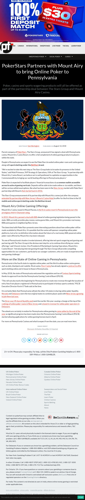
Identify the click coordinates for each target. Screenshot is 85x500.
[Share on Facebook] (34, 340)
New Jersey (58, 188)
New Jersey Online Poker (15, 379)
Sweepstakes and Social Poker (55, 389)
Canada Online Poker (52, 372)
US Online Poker (12, 372)
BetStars (35, 165)
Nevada (5, 294)
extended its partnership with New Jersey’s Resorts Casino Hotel (28, 198)
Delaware (16, 294)
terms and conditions (12, 490)
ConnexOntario (27, 472)
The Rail (66, 46)
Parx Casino (46, 266)
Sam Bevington (33, 146)
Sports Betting (49, 402)
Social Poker (55, 56)
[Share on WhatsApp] (50, 340)
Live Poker (56, 46)
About (46, 405)
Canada (21, 46)
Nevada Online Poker (14, 382)
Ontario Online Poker (52, 374)
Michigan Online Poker (14, 374)
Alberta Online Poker (52, 377)
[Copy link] (56, 340)
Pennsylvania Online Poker (16, 377)
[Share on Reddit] (40, 340)
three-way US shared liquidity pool (19, 301)
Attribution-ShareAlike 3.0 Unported (46, 329)
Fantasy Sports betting (71, 273)
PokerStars (21, 152)
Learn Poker (76, 46)
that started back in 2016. (32, 191)
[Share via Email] (61, 340)
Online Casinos (50, 400)
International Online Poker (16, 389)
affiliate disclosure (49, 490)
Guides (68, 56)
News (46, 408)
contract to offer (74, 266)
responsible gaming (36, 490)
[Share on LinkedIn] (45, 340)
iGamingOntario (33, 477)
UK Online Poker (12, 392)
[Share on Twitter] (24, 340)
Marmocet (30, 329)
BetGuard (62, 475)
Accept (80, 497)
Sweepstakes (45, 46)
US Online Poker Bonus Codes (17, 385)
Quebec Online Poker (52, 379)
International (32, 46)
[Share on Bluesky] (29, 340)
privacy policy (24, 490)
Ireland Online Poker (14, 400)
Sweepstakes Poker (36, 56)
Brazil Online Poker (13, 394)
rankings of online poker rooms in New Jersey (20, 304)
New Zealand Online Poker (16, 397)
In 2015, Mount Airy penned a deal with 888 (19, 217)
